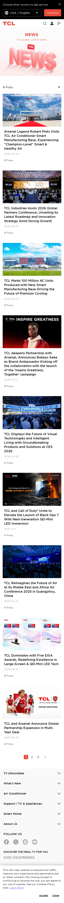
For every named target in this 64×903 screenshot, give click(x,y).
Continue (52, 12)
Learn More (17, 887)
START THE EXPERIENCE (19, 857)
